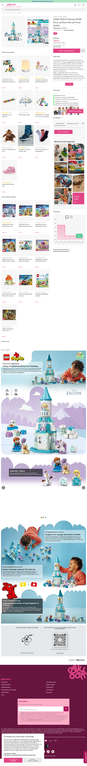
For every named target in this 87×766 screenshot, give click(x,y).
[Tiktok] (48, 751)
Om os (2, 695)
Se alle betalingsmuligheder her (61, 249)
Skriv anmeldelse (63, 132)
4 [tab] (23, 49)
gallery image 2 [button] (43, 517)
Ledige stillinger (5, 692)
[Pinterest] (52, 751)
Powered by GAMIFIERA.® (60, 205)
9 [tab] (32, 49)
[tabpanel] (13, 31)
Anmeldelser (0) (60, 123)
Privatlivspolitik (49, 687)
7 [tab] (29, 49)
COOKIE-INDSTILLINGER (33, 760)
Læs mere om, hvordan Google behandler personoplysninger (20, 755)
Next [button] (83, 487)
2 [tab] (20, 49)
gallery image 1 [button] (41, 517)
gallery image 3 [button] (45, 517)
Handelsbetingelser (5, 687)
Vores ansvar (49, 692)
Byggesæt (19, 12)
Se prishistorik (57, 47)
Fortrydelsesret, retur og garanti (8, 689)
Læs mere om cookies (10, 753)
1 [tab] (18, 49)
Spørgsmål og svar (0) (73, 123)
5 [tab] (25, 49)
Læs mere (69, 84)
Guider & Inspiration (6, 684)
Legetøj (3, 12)
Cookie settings (49, 689)
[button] (2, 5)
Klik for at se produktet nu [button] (27, 653)
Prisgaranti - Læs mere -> (62, 101)
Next (48, 31)
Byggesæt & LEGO (11, 12)
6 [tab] (27, 49)
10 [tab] (34, 49)
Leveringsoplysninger (51, 682)
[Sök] (3, 9)
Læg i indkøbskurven (66, 51)
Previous (3, 31)
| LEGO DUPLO (62, 17)
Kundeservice (4, 682)
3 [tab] (22, 49)
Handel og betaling (50, 684)
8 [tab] (30, 49)
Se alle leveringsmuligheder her (61, 251)
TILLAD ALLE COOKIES (13, 760)
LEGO (55, 17)
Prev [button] (3, 487)
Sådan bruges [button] (60, 653)
